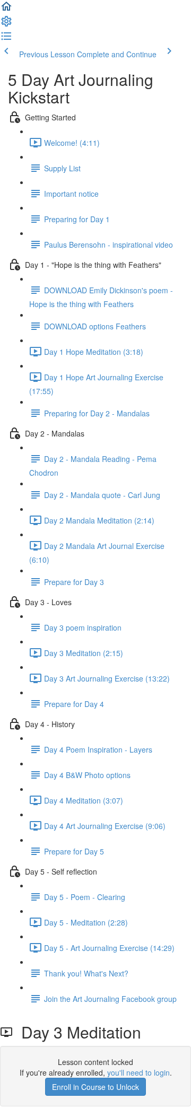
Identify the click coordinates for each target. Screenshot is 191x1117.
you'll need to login (138, 1072)
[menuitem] (6, 24)
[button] (6, 9)
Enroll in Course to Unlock (95, 1086)
